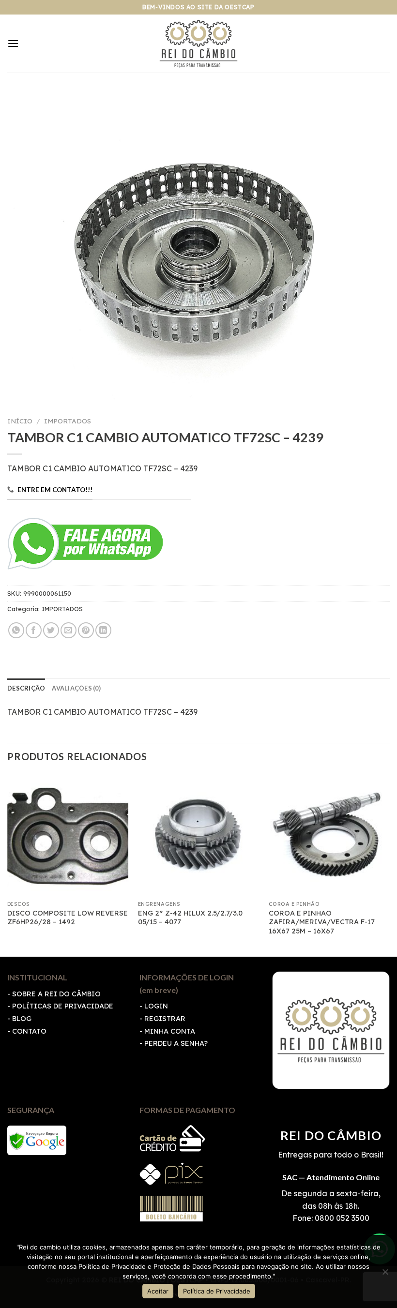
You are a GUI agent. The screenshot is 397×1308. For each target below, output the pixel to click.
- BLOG (19, 1018)
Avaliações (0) (76, 688)
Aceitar (157, 1291)
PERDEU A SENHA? (176, 1043)
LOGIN (156, 1006)
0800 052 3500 (341, 1218)
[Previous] (7, 864)
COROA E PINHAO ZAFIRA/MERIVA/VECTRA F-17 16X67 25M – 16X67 (322, 922)
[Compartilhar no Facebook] (34, 630)
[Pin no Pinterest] (86, 630)
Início (19, 421)
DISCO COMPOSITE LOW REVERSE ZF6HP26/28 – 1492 (67, 918)
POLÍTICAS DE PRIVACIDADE (62, 1006)
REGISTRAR (164, 1018)
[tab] (26, 688)
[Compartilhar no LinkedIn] (103, 630)
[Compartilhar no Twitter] (51, 630)
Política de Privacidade (216, 1291)
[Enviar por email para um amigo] (68, 630)
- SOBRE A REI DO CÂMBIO (54, 994)
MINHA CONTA (169, 1031)
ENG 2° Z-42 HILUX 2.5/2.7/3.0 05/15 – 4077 (190, 918)
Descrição (26, 688)
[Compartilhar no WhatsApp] (16, 630)
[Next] (389, 864)
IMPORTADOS (67, 421)
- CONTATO (26, 1031)
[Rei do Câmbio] (198, 44)
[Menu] (13, 43)
